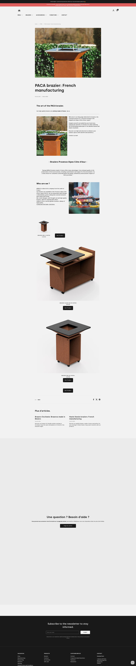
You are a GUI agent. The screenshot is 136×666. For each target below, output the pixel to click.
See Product (60, 235)
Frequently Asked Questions (78, 658)
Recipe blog (21, 659)
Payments (73, 659)
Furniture (46, 658)
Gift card (46, 661)
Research (20, 661)
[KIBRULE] (19, 10)
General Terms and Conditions (25, 665)
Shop (19, 656)
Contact (73, 656)
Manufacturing (21, 658)
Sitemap (20, 663)
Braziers (46, 656)
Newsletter (73, 661)
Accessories (47, 659)
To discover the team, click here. (46, 204)
